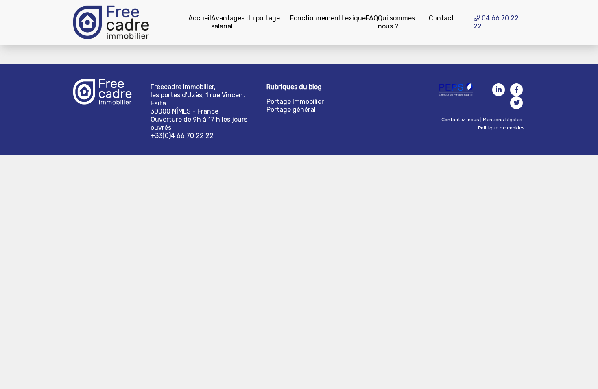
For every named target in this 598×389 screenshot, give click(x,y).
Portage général (291, 110)
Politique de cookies (501, 128)
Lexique (353, 18)
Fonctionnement (315, 18)
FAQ (372, 18)
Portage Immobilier (295, 101)
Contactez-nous (460, 119)
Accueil (199, 18)
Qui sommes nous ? (396, 22)
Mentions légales (502, 119)
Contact (441, 18)
